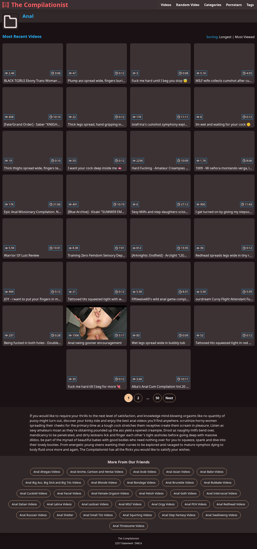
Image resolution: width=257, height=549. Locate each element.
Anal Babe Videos (211, 472)
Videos (166, 5)
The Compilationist (39, 5)
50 (157, 398)
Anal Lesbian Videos (95, 504)
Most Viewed (245, 37)
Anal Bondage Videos (141, 482)
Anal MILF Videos (130, 504)
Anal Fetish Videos (151, 493)
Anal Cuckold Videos (33, 493)
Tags (250, 5)
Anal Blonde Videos (104, 482)
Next (169, 398)
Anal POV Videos (196, 504)
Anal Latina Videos (59, 504)
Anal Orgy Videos (163, 504)
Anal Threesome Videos (128, 526)
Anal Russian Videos (33, 515)
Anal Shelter (65, 515)
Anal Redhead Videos (231, 504)
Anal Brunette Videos (180, 482)
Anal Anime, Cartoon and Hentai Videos (96, 472)
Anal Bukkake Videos (218, 482)
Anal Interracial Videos (222, 493)
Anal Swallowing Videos (221, 515)
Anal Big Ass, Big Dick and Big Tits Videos (53, 482)
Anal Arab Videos (144, 472)
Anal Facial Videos (69, 493)
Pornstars (234, 5)
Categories (212, 5)
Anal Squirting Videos (137, 515)
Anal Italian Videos (24, 504)
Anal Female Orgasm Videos (110, 493)
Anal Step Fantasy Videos (179, 515)
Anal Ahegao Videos (47, 472)
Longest (225, 37)
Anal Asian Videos (178, 472)
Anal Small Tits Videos (98, 515)
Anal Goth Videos (185, 493)
